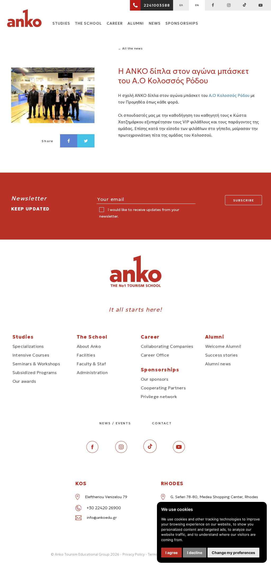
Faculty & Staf (91, 363)
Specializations (28, 346)
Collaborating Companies (167, 346)
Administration (92, 372)
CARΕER (115, 23)
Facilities (86, 355)
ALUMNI (136, 23)
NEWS (155, 23)
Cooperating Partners (163, 387)
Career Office (155, 355)
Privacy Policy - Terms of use (146, 554)
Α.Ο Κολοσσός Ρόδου (229, 95)
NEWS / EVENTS (115, 423)
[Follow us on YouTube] (260, 5)
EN (197, 5)
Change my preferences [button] (233, 552)
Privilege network (159, 396)
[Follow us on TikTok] (244, 5)
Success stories (221, 355)
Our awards (24, 381)
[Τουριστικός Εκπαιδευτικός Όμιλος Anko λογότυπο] (24, 19)
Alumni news (218, 363)
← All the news (130, 48)
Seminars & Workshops (36, 363)
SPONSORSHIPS (181, 23)
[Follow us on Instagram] (229, 5)
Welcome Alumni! (223, 346)
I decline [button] (194, 552)
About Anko (89, 346)
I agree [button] (171, 552)
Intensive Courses (30, 355)
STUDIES (61, 23)
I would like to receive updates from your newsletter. (139, 213)
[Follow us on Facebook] (213, 5)
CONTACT (161, 423)
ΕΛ (181, 5)
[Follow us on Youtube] (179, 451)
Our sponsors (154, 379)
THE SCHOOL (88, 23)
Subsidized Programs (34, 372)
